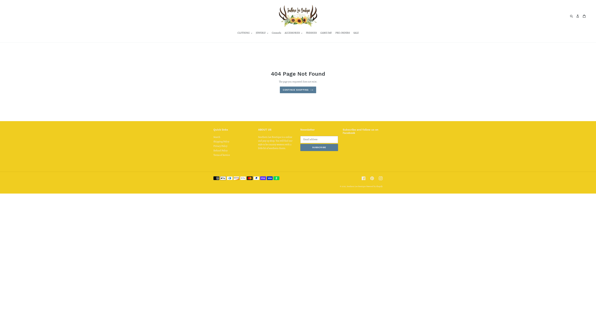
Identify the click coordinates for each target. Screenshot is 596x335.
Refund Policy (220, 150)
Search (216, 137)
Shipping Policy (221, 141)
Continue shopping (296, 90)
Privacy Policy (220, 146)
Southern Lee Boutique (356, 186)
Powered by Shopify (374, 186)
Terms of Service (221, 155)
